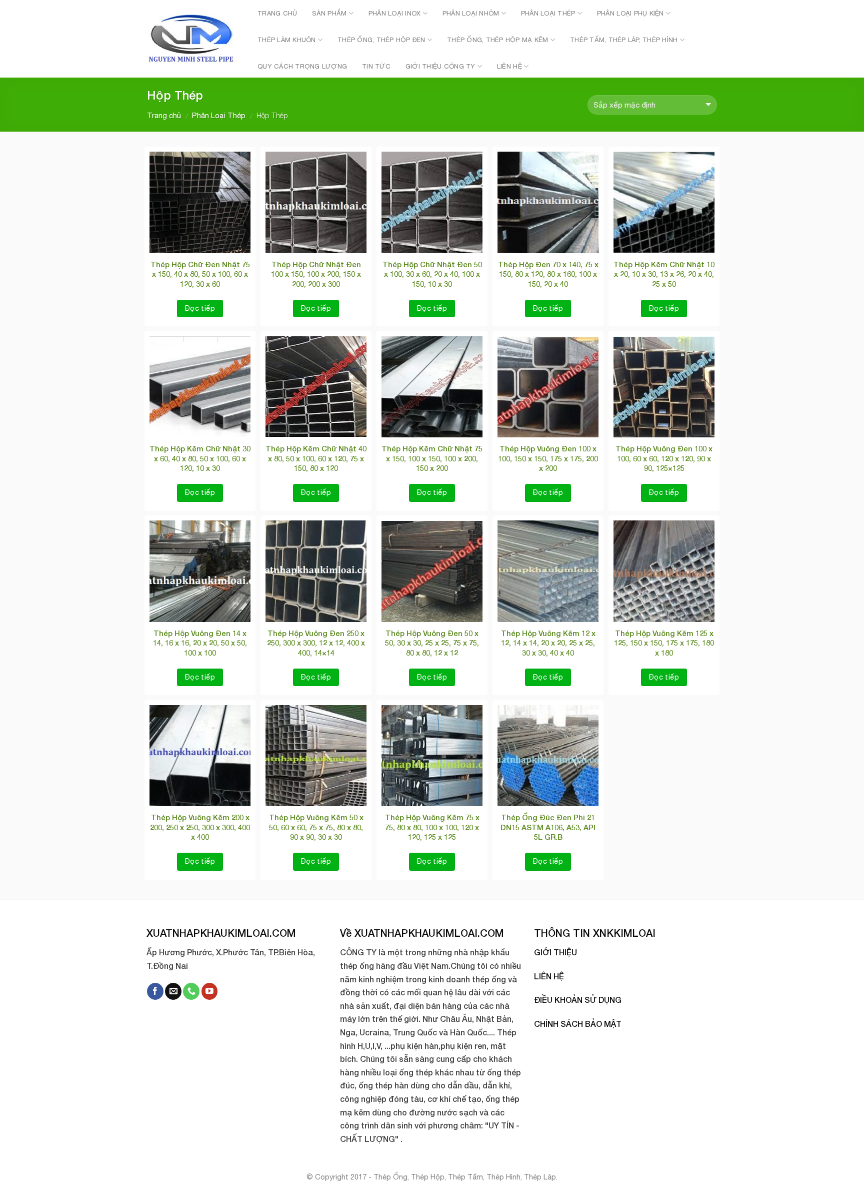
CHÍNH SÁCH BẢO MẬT (578, 1023)
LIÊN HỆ (549, 976)
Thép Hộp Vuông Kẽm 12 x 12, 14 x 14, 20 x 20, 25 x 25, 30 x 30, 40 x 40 (548, 643)
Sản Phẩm (329, 13)
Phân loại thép (548, 13)
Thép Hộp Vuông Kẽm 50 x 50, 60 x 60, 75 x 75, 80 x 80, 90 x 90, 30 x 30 (316, 827)
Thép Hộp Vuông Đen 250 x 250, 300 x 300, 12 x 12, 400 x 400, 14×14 (316, 643)
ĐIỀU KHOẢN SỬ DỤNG (578, 999)
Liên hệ (509, 66)
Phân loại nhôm (471, 13)
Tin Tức (376, 66)
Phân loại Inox (394, 13)
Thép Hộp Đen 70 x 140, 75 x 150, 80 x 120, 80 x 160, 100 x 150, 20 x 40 (548, 274)
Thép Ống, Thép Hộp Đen (382, 40)
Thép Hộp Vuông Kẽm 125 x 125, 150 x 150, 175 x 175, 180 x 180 (664, 643)
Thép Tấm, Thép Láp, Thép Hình (624, 40)
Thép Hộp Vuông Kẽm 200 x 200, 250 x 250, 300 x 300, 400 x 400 (200, 827)
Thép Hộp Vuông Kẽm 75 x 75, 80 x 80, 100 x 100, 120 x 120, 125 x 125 (432, 827)
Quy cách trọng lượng (302, 66)
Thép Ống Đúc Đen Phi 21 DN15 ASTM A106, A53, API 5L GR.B (548, 827)
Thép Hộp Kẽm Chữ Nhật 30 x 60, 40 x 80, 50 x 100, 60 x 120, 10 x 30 (200, 458)
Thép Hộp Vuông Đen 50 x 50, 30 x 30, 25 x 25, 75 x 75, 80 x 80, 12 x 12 (432, 643)
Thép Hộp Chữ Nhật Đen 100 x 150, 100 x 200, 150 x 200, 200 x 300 (316, 274)
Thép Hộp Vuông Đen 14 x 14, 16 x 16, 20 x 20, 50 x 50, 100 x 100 (200, 643)
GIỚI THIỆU (555, 952)
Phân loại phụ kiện (630, 13)
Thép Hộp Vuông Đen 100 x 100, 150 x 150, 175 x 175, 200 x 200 (548, 458)
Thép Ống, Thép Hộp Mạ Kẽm (497, 40)
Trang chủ (277, 13)
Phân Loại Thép (219, 115)
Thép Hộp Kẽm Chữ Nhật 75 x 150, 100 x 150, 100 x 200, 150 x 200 (432, 458)
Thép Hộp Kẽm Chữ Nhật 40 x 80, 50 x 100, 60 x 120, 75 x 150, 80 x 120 (316, 458)
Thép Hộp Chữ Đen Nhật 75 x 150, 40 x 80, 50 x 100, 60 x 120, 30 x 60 (200, 274)
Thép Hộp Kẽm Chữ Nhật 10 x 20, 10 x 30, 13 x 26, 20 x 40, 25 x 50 (664, 274)
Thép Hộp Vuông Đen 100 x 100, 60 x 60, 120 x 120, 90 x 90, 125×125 (664, 458)
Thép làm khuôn (287, 40)
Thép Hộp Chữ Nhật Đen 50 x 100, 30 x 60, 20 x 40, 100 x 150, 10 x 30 (432, 274)
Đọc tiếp (200, 308)
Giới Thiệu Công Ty (441, 66)
